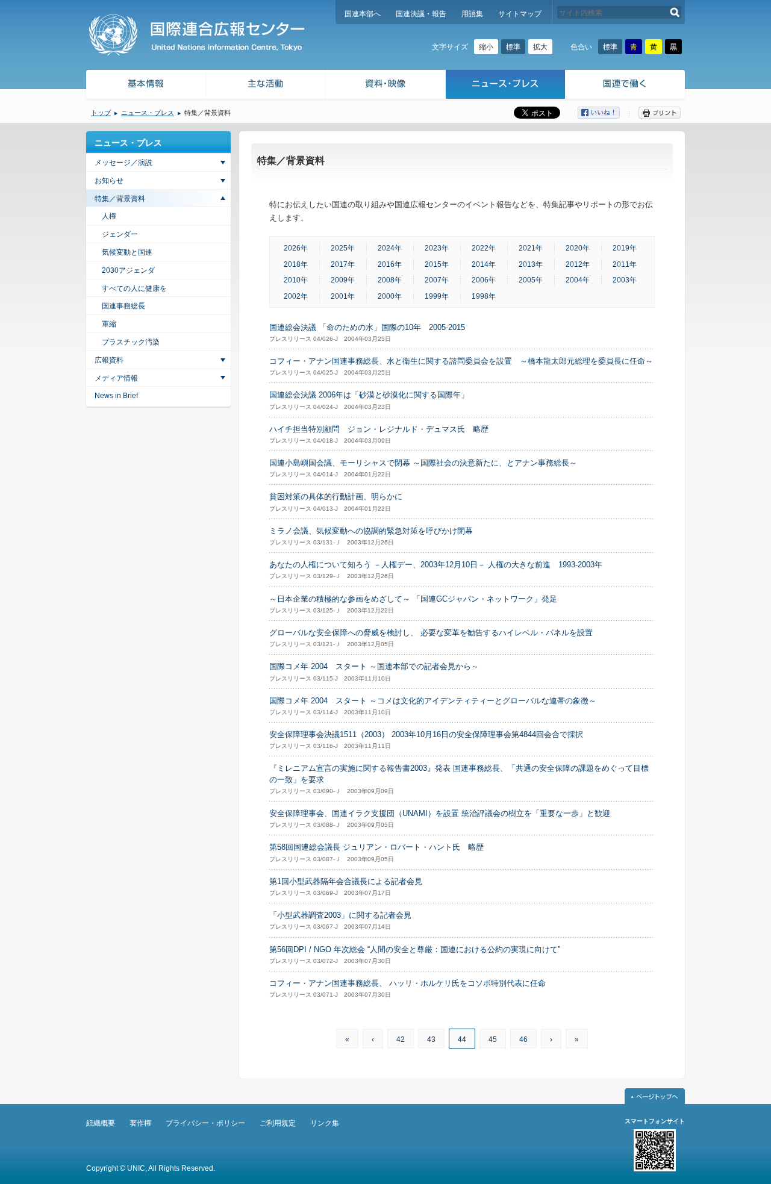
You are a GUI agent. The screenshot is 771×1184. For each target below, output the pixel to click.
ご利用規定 (278, 1123)
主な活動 (266, 85)
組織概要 (100, 1123)
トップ (101, 112)
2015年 (437, 264)
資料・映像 (386, 85)
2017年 (343, 264)
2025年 (343, 248)
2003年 (625, 280)
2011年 (625, 264)
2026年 (296, 248)
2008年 (390, 280)
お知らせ (109, 180)
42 (400, 1039)
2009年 (343, 280)
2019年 (625, 248)
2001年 (343, 296)
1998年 (484, 296)
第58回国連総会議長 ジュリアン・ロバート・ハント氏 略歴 (376, 847)
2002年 (296, 296)
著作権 (140, 1123)
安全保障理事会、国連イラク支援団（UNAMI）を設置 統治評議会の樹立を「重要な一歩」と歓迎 (439, 813)
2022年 (484, 248)
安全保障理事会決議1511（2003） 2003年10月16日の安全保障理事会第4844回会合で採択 (426, 734)
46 (523, 1039)
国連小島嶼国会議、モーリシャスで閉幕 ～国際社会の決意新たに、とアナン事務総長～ (423, 462)
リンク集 (324, 1123)
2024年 (390, 248)
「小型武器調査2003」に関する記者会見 (340, 915)
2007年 (437, 280)
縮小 (486, 47)
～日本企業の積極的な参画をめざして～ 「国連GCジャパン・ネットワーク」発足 (413, 598)
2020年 (578, 248)
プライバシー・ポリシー (205, 1123)
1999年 (437, 296)
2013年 (531, 264)
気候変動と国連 (127, 252)
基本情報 (145, 85)
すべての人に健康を (134, 288)
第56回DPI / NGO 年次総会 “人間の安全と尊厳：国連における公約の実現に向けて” (414, 949)
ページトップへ (655, 1096)
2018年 (296, 264)
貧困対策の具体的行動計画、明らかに (335, 496)
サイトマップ (520, 14)
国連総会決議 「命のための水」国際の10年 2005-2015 (367, 327)
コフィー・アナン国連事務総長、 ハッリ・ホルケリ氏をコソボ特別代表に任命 (407, 983)
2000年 (390, 296)
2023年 (437, 248)
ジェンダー (120, 234)
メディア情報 (116, 378)
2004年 (578, 280)
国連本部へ (363, 14)
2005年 (531, 280)
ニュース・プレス (506, 85)
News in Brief (116, 395)
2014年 (484, 264)
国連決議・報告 (421, 14)
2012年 (578, 264)
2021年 (531, 248)
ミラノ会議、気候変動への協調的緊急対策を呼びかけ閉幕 (371, 530)
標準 (513, 47)
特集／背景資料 (120, 199)
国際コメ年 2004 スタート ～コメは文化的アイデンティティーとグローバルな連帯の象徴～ (432, 700)
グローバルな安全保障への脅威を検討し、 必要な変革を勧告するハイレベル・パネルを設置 (431, 632)
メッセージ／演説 (123, 162)
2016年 (390, 264)
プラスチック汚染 (131, 342)
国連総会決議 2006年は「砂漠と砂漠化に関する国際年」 (369, 394)
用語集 (472, 14)
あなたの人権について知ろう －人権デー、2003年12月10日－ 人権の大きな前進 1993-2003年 (435, 564)
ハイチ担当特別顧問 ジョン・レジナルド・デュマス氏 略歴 (379, 429)
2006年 (484, 280)
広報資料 (109, 360)
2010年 (296, 280)
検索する (675, 12)
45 (493, 1039)
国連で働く (626, 85)
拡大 (540, 47)
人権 (109, 216)
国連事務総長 (123, 306)
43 (431, 1039)
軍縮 (109, 324)
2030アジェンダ (128, 270)
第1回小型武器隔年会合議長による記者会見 (345, 881)
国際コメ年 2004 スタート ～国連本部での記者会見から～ (374, 666)
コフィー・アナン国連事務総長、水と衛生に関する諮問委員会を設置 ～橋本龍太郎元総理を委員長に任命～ (461, 361)
